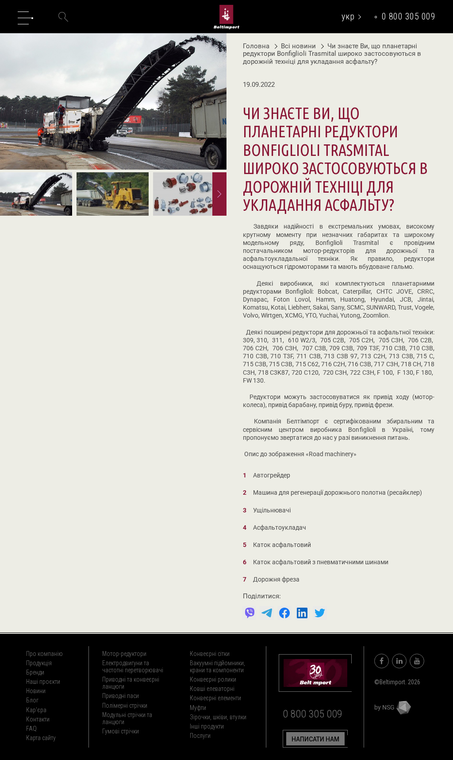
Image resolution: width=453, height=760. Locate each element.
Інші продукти (207, 726)
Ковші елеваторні (212, 688)
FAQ (31, 728)
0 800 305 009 (409, 16)
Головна (256, 46)
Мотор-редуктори (124, 653)
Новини (36, 690)
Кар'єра (36, 709)
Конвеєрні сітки (210, 653)
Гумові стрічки (120, 731)
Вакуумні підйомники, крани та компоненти (217, 666)
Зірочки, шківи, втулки (218, 717)
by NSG (385, 707)
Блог (32, 700)
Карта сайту (41, 737)
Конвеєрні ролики (213, 679)
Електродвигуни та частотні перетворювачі (132, 666)
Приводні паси (120, 695)
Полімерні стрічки (124, 705)
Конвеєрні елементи (215, 698)
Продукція (39, 663)
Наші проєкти (43, 681)
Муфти (198, 707)
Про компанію (44, 653)
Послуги (200, 735)
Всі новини (299, 46)
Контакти (38, 719)
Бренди (35, 672)
